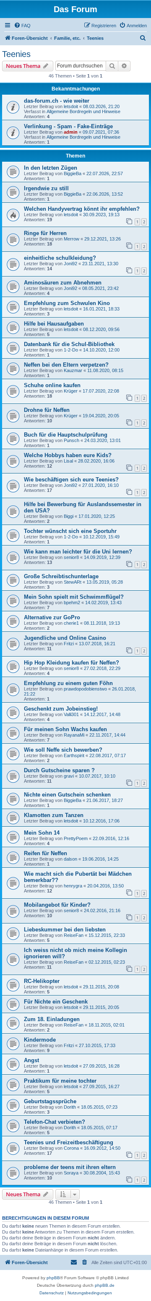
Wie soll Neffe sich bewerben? (63, 750)
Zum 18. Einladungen (52, 1019)
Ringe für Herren (45, 233)
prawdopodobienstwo (85, 688)
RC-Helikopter (42, 981)
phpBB (53, 1277)
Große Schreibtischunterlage (61, 576)
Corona (71, 1148)
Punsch (71, 440)
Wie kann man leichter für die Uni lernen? (78, 551)
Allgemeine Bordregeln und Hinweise (83, 111)
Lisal (68, 460)
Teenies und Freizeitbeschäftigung (68, 1142)
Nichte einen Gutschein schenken (67, 794)
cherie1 (71, 623)
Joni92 (70, 263)
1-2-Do (71, 349)
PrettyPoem (76, 838)
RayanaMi (74, 734)
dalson (70, 858)
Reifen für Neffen (45, 853)
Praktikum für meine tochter (60, 1081)
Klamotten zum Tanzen (53, 815)
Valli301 (71, 714)
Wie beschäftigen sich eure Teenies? (71, 479)
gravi (69, 776)
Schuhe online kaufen (52, 385)
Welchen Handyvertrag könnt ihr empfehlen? (82, 209)
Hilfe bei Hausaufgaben (54, 324)
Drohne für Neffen (47, 410)
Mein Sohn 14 (42, 833)
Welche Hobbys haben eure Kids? (68, 455)
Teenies (16, 54)
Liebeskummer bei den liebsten (65, 929)
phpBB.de (105, 1285)
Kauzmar (73, 370)
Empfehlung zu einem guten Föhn (68, 683)
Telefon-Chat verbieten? (54, 1122)
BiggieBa (72, 173)
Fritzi (69, 643)
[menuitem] (22, 26)
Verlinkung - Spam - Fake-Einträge (68, 126)
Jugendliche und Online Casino (65, 638)
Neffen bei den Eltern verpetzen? (66, 365)
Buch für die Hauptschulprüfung (65, 435)
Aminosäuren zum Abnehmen (63, 282)
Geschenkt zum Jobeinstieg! (61, 709)
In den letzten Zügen (50, 168)
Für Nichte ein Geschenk (56, 1001)
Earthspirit (74, 755)
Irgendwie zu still (46, 188)
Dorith (70, 1107)
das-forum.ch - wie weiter (56, 101)
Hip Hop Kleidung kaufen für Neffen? (71, 663)
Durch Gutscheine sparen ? (59, 770)
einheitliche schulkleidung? (60, 258)
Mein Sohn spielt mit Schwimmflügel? (74, 597)
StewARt (72, 582)
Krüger (71, 390)
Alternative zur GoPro (52, 617)
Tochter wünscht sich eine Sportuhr (70, 531)
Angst (31, 1060)
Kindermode (40, 1040)
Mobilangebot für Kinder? (57, 905)
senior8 (71, 557)
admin (71, 131)
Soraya (71, 1172)
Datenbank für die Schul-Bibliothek (69, 344)
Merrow (71, 238)
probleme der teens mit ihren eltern (70, 1167)
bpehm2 (72, 602)
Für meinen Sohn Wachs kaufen (65, 729)
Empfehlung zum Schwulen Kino (67, 303)
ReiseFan (73, 935)
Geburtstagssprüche (50, 1101)
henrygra (73, 885)
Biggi (68, 516)
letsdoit (71, 106)
